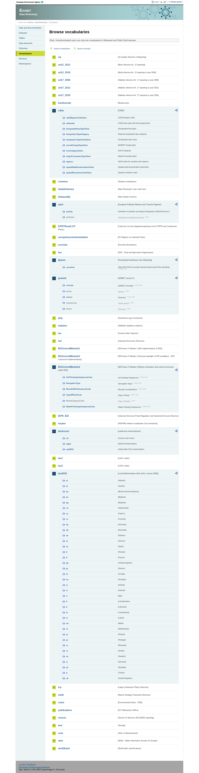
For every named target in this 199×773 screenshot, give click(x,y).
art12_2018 (64, 72)
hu (67, 579)
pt (67, 640)
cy (67, 513)
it (66, 596)
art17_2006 (64, 80)
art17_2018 (64, 95)
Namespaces (25, 63)
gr (67, 568)
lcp (59, 687)
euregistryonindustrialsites (73, 237)
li (66, 601)
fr (66, 558)
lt (66, 607)
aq (59, 57)
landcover (63, 431)
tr (66, 673)
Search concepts (83, 49)
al (67, 480)
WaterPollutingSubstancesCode (80, 407)
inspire (62, 423)
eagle (68, 444)
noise (61, 702)
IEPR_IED (63, 416)
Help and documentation (30, 28)
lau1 (60, 458)
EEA (31, 2)
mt (67, 623)
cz (67, 519)
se (67, 656)
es (67, 546)
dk (67, 530)
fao (60, 252)
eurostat (62, 245)
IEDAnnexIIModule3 (69, 356)
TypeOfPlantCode (74, 395)
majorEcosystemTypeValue (78, 156)
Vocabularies (25, 53)
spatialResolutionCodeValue (78, 173)
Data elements (25, 43)
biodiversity (64, 103)
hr (67, 574)
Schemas (23, 48)
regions (69, 162)
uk (67, 678)
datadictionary (66, 189)
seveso (62, 717)
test (60, 725)
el (67, 541)
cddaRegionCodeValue (76, 118)
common (63, 181)
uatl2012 (70, 449)
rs (67, 651)
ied (59, 341)
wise (60, 740)
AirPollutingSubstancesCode (79, 377)
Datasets (23, 33)
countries (70, 267)
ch (67, 508)
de (67, 525)
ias (59, 333)
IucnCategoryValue (74, 151)
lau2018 (62, 473)
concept (69, 285)
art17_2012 (64, 87)
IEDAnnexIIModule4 (69, 367)
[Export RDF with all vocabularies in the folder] (176, 110)
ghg (60, 318)
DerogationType (73, 383)
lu (67, 612)
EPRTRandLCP (66, 226)
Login (156, 2)
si (67, 662)
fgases (62, 260)
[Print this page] (161, 2)
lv (67, 618)
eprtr (60, 204)
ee (67, 535)
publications (65, 710)
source (69, 297)
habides (62, 325)
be (67, 497)
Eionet (30, 22)
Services (23, 58)
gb (67, 563)
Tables (22, 38)
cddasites (70, 123)
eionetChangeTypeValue (77, 145)
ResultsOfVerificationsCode (78, 389)
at (67, 486)
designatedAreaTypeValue (77, 129)
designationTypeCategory (77, 134)
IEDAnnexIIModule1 (69, 348)
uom (60, 733)
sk (67, 667)
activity (69, 212)
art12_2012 (64, 64)
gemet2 (62, 278)
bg (67, 503)
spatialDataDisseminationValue (80, 167)
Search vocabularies (62, 49)
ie (67, 585)
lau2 (60, 466)
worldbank (64, 748)
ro (67, 645)
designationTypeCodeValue (78, 140)
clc (67, 438)
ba (67, 492)
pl (67, 634)
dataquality (64, 197)
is (67, 590)
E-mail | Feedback (27, 764)
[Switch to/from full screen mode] (165, 2)
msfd (61, 695)
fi (66, 552)
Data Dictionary (41, 22)
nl (67, 629)
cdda (61, 110)
